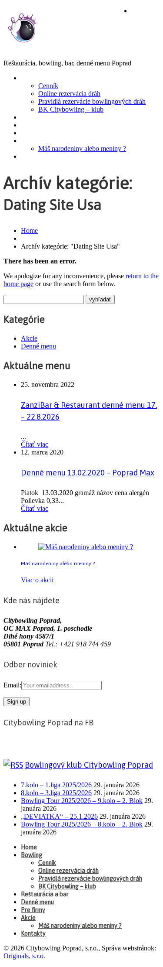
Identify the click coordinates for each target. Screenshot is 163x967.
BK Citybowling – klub (70, 109)
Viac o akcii (37, 580)
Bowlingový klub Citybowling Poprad (89, 764)
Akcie (31, 140)
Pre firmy (38, 133)
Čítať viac (34, 444)
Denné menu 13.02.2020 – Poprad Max (87, 472)
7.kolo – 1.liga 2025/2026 (56, 785)
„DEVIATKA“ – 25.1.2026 (59, 816)
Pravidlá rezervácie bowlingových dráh (92, 101)
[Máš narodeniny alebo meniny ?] (85, 546)
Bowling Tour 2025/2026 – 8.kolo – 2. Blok (82, 824)
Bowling (36, 78)
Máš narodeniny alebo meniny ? (82, 148)
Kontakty (38, 156)
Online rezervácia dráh (69, 93)
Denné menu (42, 125)
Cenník (48, 85)
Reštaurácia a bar (51, 117)
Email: (12, 685)
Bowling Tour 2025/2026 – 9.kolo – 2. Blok (82, 800)
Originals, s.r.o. (24, 956)
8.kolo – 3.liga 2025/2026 (56, 792)
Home (142, 10)
